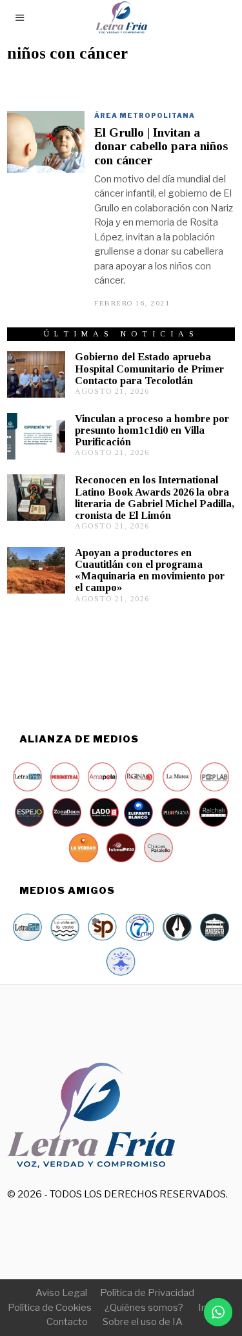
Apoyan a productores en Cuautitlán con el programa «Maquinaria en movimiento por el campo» (150, 570)
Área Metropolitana (144, 115)
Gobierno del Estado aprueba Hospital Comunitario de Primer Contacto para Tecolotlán (149, 368)
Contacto (67, 1322)
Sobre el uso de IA (143, 1322)
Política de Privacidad (147, 1293)
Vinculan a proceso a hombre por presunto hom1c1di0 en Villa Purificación (152, 430)
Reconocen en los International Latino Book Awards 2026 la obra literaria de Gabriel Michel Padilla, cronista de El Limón (154, 497)
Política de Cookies (50, 1307)
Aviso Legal (61, 1293)
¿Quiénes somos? (144, 1307)
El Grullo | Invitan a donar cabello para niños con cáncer (161, 146)
